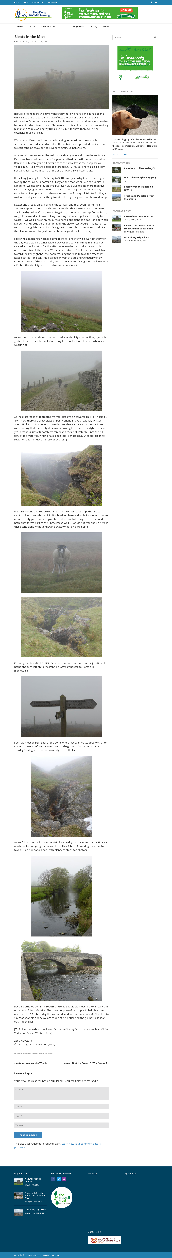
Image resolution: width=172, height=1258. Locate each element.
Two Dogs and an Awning (39, 1255)
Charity (93, 26)
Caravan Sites (48, 26)
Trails (63, 26)
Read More (119, 154)
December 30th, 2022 (137, 240)
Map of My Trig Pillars (136, 237)
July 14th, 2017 (134, 219)
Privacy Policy (37, 2)
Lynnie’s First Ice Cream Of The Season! (84, 1063)
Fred (45, 41)
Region (35, 1053)
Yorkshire (49, 1053)
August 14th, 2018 (135, 231)
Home (16, 2)
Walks (32, 26)
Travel (41, 1053)
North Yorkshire (24, 1053)
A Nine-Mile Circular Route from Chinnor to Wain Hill (139, 227)
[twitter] (156, 2)
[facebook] (151, 2)
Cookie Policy (52, 2)
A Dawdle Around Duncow (138, 216)
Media (25, 2)
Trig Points (78, 26)
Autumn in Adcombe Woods (31, 1063)
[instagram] (64, 1179)
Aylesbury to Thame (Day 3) (139, 168)
